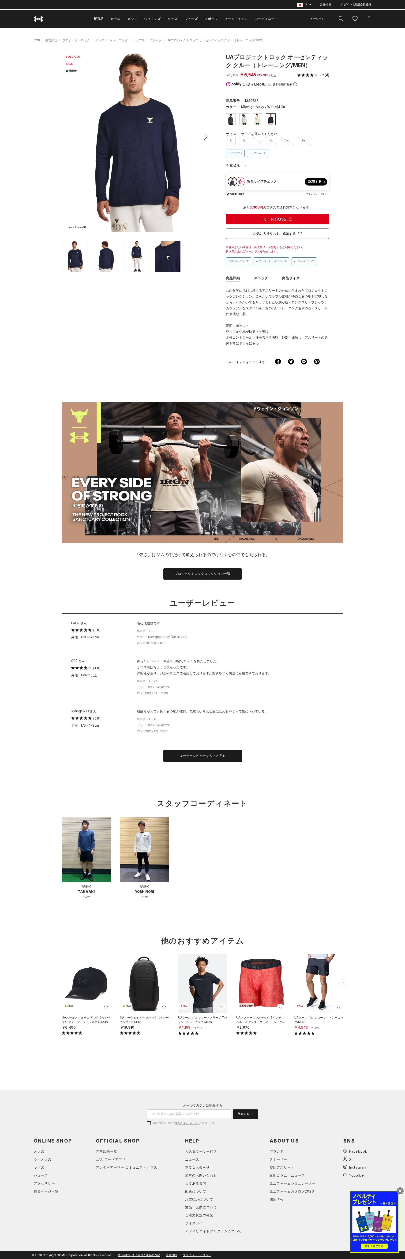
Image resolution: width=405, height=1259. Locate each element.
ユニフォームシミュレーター (293, 1183)
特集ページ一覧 (46, 1191)
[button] (204, 136)
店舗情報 (325, 4)
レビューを (202, 756)
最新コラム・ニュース (287, 1175)
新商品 (98, 19)
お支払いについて (238, 261)
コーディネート (257, 153)
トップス (139, 40)
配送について (195, 1191)
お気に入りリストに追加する (274, 234)
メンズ (132, 19)
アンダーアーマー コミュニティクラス (126, 1167)
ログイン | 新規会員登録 (356, 4)
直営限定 (51, 40)
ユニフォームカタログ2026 (292, 1191)
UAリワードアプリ (111, 1159)
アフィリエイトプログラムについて (213, 1231)
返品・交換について (201, 1207)
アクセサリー (44, 1183)
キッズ (172, 19)
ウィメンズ (152, 19)
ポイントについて (304, 261)
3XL (304, 141)
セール (115, 19)
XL (272, 141)
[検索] (341, 18)
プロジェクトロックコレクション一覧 (202, 574)
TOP (37, 40)
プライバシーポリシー (187, 1123)
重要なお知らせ (197, 1167)
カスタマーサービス (201, 1151)
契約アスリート (282, 1167)
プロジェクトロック (76, 40)
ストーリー (278, 1159)
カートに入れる (274, 219)
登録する (244, 1114)
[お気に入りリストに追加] (106, 1007)
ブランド (277, 1151)
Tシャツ (155, 40)
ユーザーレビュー (202, 603)
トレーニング (118, 40)
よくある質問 (195, 1183)
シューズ (191, 19)
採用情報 (277, 1199)
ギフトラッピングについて (271, 261)
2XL (287, 141)
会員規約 (171, 1255)
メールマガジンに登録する (202, 1105)
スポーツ (211, 19)
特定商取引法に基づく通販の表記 (139, 1255)
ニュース (192, 1159)
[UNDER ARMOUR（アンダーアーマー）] (38, 19)
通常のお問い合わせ (201, 1175)
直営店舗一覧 (106, 1151)
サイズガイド (235, 153)
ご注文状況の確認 (199, 1215)
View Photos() (77, 227)
